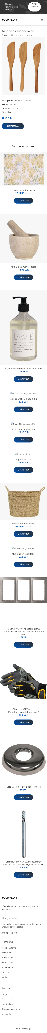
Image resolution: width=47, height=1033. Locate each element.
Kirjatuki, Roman (23, 459)
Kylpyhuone (7, 952)
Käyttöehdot (7, 1004)
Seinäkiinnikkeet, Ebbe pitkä (23, 399)
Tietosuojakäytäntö (11, 1009)
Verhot (5, 977)
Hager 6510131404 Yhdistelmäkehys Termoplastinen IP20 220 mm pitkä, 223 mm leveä (23, 632)
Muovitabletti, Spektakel (23, 554)
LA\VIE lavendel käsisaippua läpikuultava (23, 368)
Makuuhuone (7, 957)
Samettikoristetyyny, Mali (23, 429)
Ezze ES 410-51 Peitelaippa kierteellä (24, 786)
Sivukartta (6, 1014)
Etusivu (5, 35)
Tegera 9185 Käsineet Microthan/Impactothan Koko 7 (23, 710)
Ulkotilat (5, 972)
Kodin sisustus (8, 962)
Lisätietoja (13, 126)
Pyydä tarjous (34, 5)
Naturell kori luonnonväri (23, 523)
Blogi (4, 994)
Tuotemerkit (19, 100)
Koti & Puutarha (9, 948)
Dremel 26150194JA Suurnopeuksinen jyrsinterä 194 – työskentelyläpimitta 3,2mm (23, 863)
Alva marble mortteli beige (23, 267)
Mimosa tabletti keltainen (23, 190)
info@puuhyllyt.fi (9, 932)
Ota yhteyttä (7, 999)
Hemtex (28, 100)
